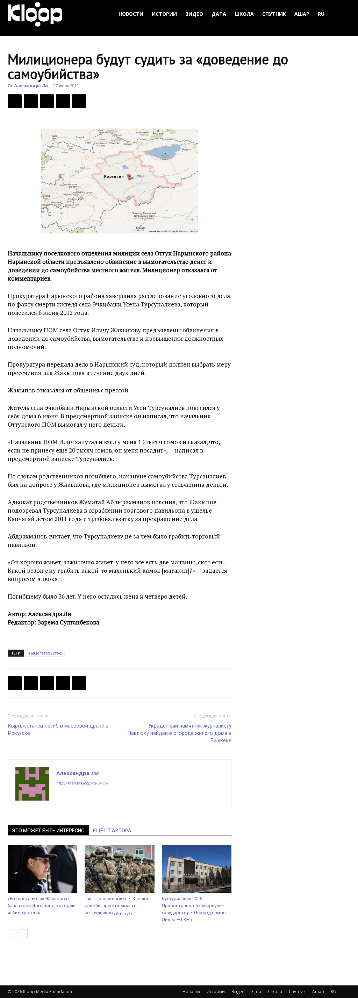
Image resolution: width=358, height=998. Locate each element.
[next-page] (23, 933)
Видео (194, 13)
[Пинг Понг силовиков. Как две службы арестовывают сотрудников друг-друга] (119, 869)
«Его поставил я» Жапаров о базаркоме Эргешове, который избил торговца (42, 905)
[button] (342, 14)
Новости (131, 13)
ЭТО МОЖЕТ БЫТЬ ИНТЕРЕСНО (48, 830)
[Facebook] (15, 101)
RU (321, 13)
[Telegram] (63, 101)
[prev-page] (12, 933)
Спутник (274, 13)
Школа (244, 13)
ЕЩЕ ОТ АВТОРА (112, 830)
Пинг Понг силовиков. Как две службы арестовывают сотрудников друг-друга (117, 905)
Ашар (301, 13)
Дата (219, 13)
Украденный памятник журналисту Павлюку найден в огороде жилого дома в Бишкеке (179, 733)
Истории (164, 13)
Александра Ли (31, 85)
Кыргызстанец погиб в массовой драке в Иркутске (58, 729)
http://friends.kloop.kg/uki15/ (82, 783)
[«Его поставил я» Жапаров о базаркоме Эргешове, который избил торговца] (42, 869)
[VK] (47, 101)
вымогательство (45, 653)
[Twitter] (31, 101)
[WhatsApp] (79, 101)
